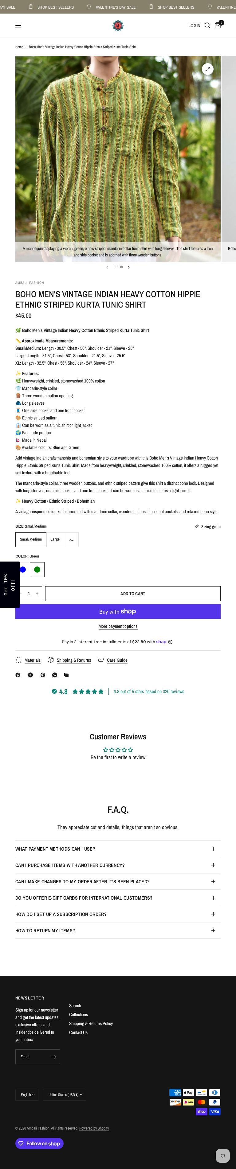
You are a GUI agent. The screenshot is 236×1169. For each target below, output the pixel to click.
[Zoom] (208, 69)
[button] (10, 585)
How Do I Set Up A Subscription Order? (61, 914)
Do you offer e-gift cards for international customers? (83, 897)
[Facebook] (19, 675)
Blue (22, 569)
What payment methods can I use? (55, 848)
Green (37, 569)
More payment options (118, 626)
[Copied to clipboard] (67, 675)
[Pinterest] (44, 675)
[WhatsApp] (56, 675)
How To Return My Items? (45, 930)
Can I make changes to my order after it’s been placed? (82, 881)
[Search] (208, 26)
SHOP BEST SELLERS (44, 7)
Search (75, 1005)
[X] (31, 675)
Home (19, 46)
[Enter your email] (54, 1056)
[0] (217, 26)
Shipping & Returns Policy (91, 1023)
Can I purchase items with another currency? (70, 865)
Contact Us (78, 1032)
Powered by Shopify (94, 1128)
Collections (78, 1014)
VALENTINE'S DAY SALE (104, 7)
